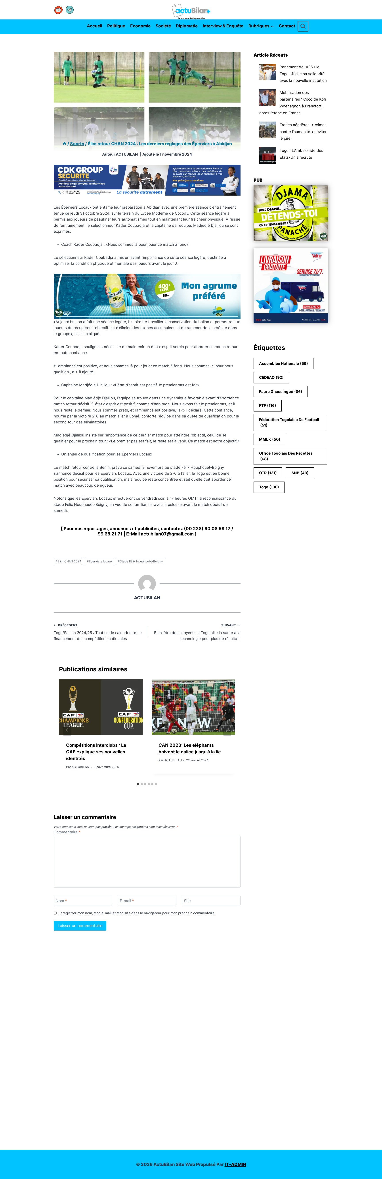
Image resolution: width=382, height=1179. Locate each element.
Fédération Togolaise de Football (289, 422)
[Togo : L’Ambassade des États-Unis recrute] (267, 155)
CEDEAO (271, 377)
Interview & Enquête (223, 26)
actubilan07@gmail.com (167, 534)
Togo (269, 487)
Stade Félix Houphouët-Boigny (140, 561)
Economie (140, 26)
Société (163, 26)
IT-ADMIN (235, 1164)
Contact (287, 26)
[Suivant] (227, 730)
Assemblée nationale (283, 363)
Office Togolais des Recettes (286, 456)
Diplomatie (187, 26)
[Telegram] (69, 9)
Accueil (94, 26)
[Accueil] (64, 143)
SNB (300, 473)
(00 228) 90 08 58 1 (206, 528)
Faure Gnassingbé (280, 391)
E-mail (127, 901)
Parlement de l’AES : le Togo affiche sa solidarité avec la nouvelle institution (303, 74)
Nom (61, 901)
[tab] (138, 784)
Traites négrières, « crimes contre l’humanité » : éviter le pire (303, 132)
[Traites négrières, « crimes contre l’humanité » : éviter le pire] (267, 130)
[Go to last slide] (67, 730)
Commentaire (67, 832)
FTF (267, 405)
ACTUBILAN (127, 154)
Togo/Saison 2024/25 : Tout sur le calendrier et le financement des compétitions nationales (98, 632)
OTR (268, 473)
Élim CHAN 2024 (68, 561)
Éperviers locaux (99, 561)
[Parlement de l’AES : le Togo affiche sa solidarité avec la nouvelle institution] (267, 72)
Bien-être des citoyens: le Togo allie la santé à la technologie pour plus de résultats (197, 632)
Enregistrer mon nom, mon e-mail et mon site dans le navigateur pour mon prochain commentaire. (137, 913)
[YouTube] (58, 9)
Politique (116, 26)
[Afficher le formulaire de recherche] (303, 26)
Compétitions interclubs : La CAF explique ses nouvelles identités (96, 752)
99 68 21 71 (110, 534)
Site (187, 901)
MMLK (269, 439)
